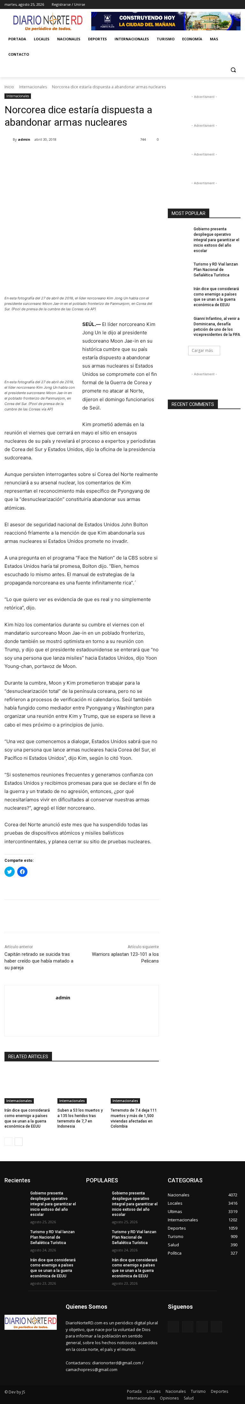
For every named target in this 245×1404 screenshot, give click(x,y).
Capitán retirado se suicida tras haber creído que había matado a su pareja (38, 961)
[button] (233, 69)
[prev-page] (8, 1142)
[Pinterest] (79, 155)
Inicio (9, 87)
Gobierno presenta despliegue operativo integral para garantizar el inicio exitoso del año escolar (216, 240)
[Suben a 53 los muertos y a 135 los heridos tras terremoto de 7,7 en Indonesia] (81, 1087)
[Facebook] (201, 4)
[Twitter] (219, 4)
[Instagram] (210, 4)
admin (24, 139)
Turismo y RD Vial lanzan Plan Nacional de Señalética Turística (216, 269)
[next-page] (19, 1142)
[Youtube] (237, 4)
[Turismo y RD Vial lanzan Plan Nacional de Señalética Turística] (178, 269)
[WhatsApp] (94, 155)
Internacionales (33, 87)
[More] (109, 155)
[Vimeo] (228, 4)
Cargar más (202, 350)
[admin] (8, 139)
